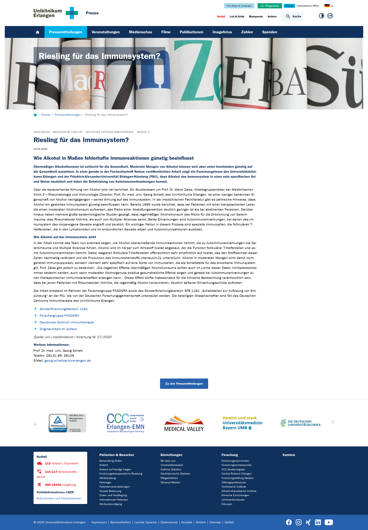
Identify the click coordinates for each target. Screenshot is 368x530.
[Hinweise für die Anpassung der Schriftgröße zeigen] (330, 16)
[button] (331, 423)
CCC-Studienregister (233, 469)
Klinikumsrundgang (110, 504)
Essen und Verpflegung (113, 495)
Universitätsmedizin (172, 465)
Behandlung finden (110, 460)
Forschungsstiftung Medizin (238, 478)
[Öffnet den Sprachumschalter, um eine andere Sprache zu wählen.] (327, 6)
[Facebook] (289, 522)
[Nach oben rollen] (360, 522)
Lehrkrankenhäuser (233, 499)
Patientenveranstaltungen (114, 486)
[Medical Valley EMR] (184, 423)
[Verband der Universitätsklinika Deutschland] (301, 423)
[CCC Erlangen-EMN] (126, 423)
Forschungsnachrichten (235, 460)
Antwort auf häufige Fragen (115, 469)
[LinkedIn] (318, 522)
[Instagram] (298, 522)
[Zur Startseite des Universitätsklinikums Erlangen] (56, 13)
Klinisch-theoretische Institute (239, 491)
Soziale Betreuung (110, 491)
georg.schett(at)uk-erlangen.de (67, 361)
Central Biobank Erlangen (237, 473)
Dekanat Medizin (170, 482)
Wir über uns (168, 460)
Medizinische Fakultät (68, 132)
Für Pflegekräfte (270, 5)
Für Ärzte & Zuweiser (239, 5)
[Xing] (308, 522)
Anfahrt (103, 465)
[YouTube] (329, 522)
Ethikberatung (107, 478)
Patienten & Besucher (116, 455)
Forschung (230, 455)
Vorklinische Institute (234, 486)
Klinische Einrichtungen (235, 495)
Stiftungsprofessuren (234, 482)
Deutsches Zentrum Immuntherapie (110, 132)
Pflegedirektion (169, 478)
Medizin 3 (143, 132)
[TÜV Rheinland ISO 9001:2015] (67, 423)
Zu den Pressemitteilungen (184, 383)
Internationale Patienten (113, 499)
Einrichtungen (171, 455)
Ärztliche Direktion (171, 469)
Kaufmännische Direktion (175, 473)
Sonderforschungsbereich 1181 (64, 309)
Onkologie (105, 482)
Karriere (289, 455)
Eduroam (227, 504)
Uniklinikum (42, 132)
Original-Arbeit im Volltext (58, 329)
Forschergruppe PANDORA (59, 316)
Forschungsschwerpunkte (237, 465)
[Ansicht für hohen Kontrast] (321, 16)
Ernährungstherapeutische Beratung (120, 473)
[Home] (37, 32)
